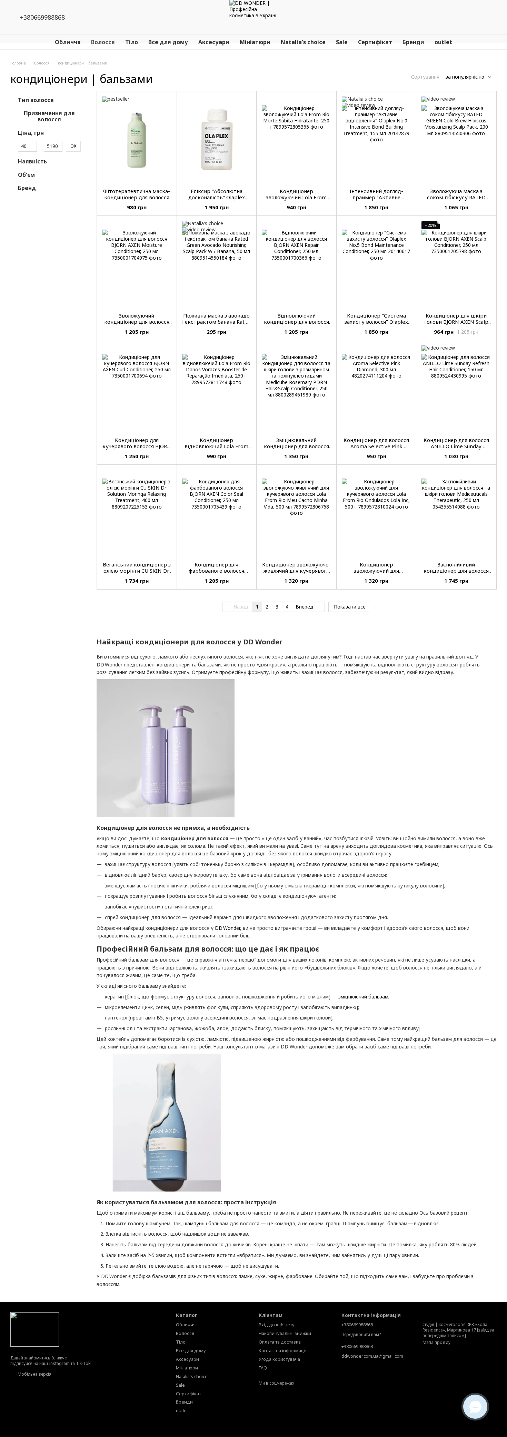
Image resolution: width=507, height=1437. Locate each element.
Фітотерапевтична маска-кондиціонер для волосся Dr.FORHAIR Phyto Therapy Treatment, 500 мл (136, 200)
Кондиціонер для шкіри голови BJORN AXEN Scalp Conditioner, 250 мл (456, 321)
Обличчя (68, 42)
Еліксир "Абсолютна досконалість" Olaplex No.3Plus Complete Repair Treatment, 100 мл (217, 200)
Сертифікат (375, 42)
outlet (443, 42)
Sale (342, 42)
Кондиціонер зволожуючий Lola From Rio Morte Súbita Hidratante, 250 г (296, 200)
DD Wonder (227, 928)
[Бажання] (448, 17)
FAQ (263, 1368)
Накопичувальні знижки (285, 1333)
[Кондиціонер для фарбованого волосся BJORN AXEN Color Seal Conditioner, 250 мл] (216, 513)
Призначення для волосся (49, 116)
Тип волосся (36, 100)
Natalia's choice (303, 42)
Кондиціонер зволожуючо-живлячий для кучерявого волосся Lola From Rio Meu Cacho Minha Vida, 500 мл (296, 573)
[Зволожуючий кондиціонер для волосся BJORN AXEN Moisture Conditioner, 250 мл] (136, 264)
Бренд (27, 188)
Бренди (413, 42)
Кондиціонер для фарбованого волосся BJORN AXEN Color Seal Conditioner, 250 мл (216, 573)
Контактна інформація (283, 1350)
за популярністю (465, 76)
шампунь (194, 1223)
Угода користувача (279, 1359)
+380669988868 (42, 17)
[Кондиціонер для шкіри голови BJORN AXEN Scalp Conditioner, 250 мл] (456, 264)
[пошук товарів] (430, 17)
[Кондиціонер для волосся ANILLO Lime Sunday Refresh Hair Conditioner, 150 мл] (456, 388)
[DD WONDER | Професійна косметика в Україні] (34, 1329)
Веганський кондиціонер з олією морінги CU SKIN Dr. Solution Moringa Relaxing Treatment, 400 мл (137, 573)
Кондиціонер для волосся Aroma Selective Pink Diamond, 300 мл (376, 446)
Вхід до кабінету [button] (277, 1325)
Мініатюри (255, 42)
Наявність (32, 161)
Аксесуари (213, 42)
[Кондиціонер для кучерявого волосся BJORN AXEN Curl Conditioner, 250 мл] (136, 388)
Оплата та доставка (280, 1342)
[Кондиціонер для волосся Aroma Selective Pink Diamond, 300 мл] (376, 388)
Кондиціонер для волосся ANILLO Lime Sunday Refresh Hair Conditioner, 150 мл (456, 449)
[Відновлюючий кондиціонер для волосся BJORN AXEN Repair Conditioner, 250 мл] (296, 264)
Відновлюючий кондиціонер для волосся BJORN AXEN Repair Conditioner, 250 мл (296, 325)
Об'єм (26, 175)
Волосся (103, 42)
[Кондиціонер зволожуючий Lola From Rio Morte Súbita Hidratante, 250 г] (296, 140)
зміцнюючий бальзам (363, 996)
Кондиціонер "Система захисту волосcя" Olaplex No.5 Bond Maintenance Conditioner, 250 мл (376, 325)
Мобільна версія (34, 1374)
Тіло (131, 42)
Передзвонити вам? (361, 1334)
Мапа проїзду (436, 1342)
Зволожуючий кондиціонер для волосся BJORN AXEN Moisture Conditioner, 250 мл (136, 325)
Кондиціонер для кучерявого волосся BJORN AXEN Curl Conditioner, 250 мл (136, 449)
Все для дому (168, 42)
